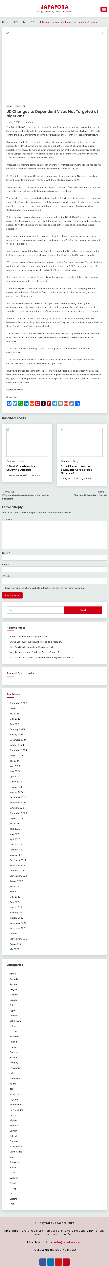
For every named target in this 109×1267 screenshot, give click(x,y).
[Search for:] (35, 610)
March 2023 (16, 844)
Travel (13, 1183)
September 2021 (18, 938)
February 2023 (17, 849)
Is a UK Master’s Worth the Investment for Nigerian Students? (41, 657)
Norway (14, 1125)
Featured (10, 461)
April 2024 (15, 776)
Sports (13, 1167)
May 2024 (15, 771)
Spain (12, 1156)
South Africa (16, 1151)
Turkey (13, 1188)
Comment (8, 519)
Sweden (14, 1177)
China (12, 1005)
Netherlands (16, 1104)
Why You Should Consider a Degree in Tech (32, 646)
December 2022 (18, 860)
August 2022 (16, 881)
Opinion (13, 1130)
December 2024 (18, 739)
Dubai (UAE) (16, 1020)
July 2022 (14, 886)
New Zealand (16, 1109)
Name (6, 552)
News (9, 106)
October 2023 (17, 807)
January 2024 (16, 792)
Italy (12, 1088)
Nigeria (13, 1120)
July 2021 (14, 949)
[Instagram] (58, 1262)
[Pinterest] (66, 1262)
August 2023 (16, 818)
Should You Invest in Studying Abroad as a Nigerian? (77, 469)
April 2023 (15, 839)
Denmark (14, 1015)
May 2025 (15, 718)
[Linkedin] (50, 1262)
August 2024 (16, 755)
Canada (13, 999)
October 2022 (17, 870)
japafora (29, 122)
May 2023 (15, 834)
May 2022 (15, 896)
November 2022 (18, 865)
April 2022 (15, 902)
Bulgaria (14, 994)
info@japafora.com (68, 1242)
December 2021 (18, 922)
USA (12, 1204)
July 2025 (14, 713)
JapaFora (55, 7)
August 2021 (16, 943)
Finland (13, 1041)
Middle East (15, 1094)
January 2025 (16, 734)
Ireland (13, 1083)
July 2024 (14, 760)
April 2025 (15, 724)
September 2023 (18, 813)
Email (5, 564)
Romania (14, 1141)
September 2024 (18, 750)
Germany (14, 1052)
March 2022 (16, 907)
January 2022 (16, 917)
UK (24, 106)
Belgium (13, 989)
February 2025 (17, 729)
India (12, 1073)
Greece (13, 1057)
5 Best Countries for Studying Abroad (20, 468)
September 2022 (18, 875)
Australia (14, 978)
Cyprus (13, 1010)
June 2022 (15, 891)
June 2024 (15, 766)
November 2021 (18, 928)
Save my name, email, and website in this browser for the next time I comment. (45, 587)
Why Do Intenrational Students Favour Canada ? (34, 652)
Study (18, 106)
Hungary (14, 1062)
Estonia (13, 1026)
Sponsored (15, 1162)
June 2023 (15, 828)
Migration (14, 1099)
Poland (13, 1136)
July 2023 (14, 823)
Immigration (15, 1067)
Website (6, 576)
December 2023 (18, 797)
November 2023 (18, 802)
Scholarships (16, 1146)
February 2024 (17, 786)
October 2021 (17, 933)
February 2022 (17, 912)
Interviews (15, 1078)
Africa (13, 973)
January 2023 (16, 854)
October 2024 (17, 744)
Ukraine (13, 1198)
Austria (13, 984)
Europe (13, 1031)
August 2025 (16, 708)
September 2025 (18, 703)
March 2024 (16, 781)
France (13, 1046)
